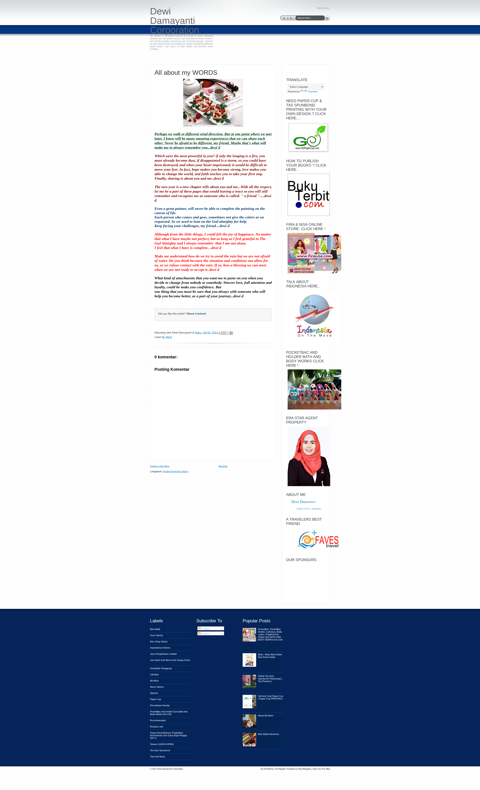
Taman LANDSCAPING (162, 744)
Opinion (154, 693)
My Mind (161, 55)
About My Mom (265, 715)
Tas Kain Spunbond (160, 750)
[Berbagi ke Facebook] (231, 333)
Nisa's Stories (157, 687)
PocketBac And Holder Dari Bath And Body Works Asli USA (169, 713)
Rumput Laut (156, 726)
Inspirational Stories (160, 647)
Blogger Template (287, 769)
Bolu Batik (155, 629)
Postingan (205, 629)
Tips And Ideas (157, 756)
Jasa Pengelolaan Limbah (163, 654)
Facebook (288, 18)
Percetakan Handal (160, 705)
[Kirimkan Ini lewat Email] (220, 333)
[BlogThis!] (224, 333)
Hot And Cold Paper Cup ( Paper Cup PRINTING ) (270, 697)
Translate (312, 91)
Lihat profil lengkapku (308, 509)
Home (152, 55)
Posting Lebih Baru (160, 466)
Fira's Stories (156, 635)
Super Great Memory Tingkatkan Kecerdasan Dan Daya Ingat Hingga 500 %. (168, 735)
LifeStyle (154, 674)
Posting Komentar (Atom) (175, 471)
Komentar (204, 634)
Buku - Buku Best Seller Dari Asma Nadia (270, 655)
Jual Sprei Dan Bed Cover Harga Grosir (170, 660)
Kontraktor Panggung (161, 668)
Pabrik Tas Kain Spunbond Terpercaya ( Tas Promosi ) (270, 679)
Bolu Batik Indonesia (268, 734)
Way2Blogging (304, 769)
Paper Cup (155, 699)
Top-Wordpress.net (269, 769)
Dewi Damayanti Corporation (174, 20)
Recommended (158, 720)
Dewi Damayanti (303, 502)
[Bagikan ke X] (228, 333)
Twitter (285, 18)
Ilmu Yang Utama (158, 641)
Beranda (323, 8)
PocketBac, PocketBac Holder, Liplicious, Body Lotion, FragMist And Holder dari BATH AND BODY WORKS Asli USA (270, 634)
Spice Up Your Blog (321, 769)
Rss (291, 18)
